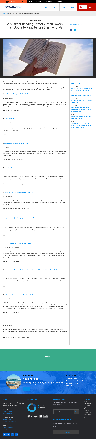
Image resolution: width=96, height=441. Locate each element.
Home (4, 13)
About (30, 1)
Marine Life (87, 405)
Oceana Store (87, 403)
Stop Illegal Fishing (71, 378)
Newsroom (49, 1)
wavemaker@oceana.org (9, 421)
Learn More (27, 389)
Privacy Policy (87, 412)
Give (46, 7)
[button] (71, 30)
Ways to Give (59, 1)
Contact (86, 417)
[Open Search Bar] (90, 1)
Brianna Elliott (77, 20)
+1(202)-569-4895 (8, 419)
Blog (7, 13)
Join (55, 7)
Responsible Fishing (76, 24)
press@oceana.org (7, 429)
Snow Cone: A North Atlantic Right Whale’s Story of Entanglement (48, 361)
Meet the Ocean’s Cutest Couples (81, 95)
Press (85, 401)
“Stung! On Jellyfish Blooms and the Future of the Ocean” (18, 294)
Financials (86, 410)
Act (64, 7)
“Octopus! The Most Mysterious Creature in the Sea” (17, 243)
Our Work (38, 1)
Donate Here (66, 432)
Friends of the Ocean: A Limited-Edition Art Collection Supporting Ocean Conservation (81, 109)
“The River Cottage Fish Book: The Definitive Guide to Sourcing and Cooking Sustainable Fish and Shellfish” (31, 270)
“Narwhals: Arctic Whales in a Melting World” (16, 321)
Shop (72, 7)
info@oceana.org (7, 413)
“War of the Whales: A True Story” (12, 167)
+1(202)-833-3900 (8, 411)
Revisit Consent (88, 414)
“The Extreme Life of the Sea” (11, 118)
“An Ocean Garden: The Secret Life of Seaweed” (16, 143)
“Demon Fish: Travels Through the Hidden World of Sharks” (19, 192)
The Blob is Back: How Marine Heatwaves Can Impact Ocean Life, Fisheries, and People (81, 125)
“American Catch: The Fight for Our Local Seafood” (17, 94)
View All (68, 385)
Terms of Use (87, 416)
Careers (86, 408)
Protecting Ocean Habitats (74, 381)
